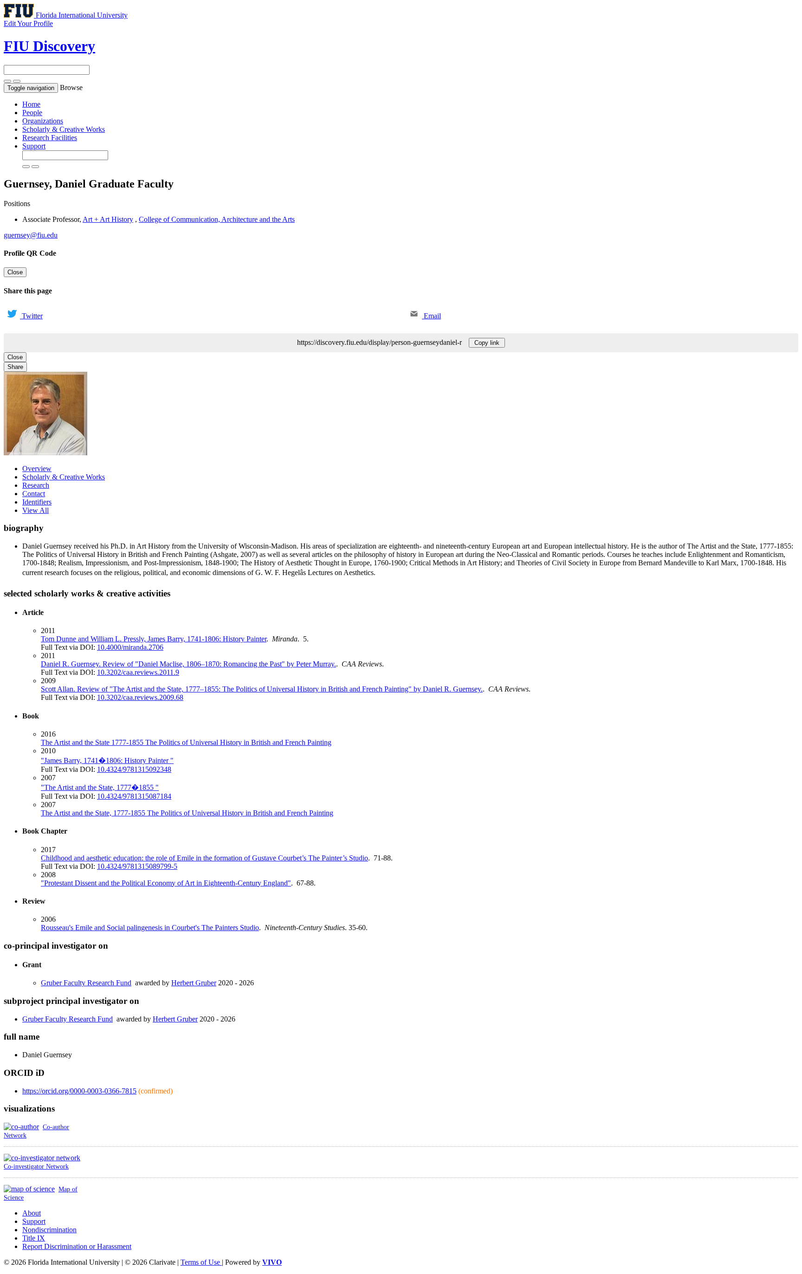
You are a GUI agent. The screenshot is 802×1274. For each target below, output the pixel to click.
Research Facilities (49, 138)
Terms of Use (201, 1262)
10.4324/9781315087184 (134, 796)
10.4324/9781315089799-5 (137, 866)
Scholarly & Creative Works (63, 129)
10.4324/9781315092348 (134, 769)
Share (15, 366)
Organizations (42, 121)
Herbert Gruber (193, 983)
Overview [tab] (37, 468)
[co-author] (21, 1127)
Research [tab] (35, 485)
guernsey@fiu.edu (31, 235)
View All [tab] (35, 510)
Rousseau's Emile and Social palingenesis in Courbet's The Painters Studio (150, 927)
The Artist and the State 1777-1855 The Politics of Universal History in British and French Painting (186, 742)
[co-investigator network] (42, 1158)
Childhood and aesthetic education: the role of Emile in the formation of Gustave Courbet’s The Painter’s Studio (204, 858)
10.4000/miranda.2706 (130, 647)
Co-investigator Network (36, 1166)
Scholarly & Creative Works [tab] (63, 477)
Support (33, 146)
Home (31, 104)
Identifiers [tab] (37, 502)
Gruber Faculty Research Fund (86, 983)
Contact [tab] (33, 494)
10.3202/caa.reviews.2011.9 (138, 672)
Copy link (486, 342)
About (31, 1213)
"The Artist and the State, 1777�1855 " (100, 787)
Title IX (33, 1238)
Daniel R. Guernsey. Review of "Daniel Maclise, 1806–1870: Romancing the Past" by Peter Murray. (188, 664)
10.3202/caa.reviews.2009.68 (140, 697)
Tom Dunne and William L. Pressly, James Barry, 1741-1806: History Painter (153, 639)
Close (15, 272)
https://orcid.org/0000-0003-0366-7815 (79, 1091)
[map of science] (29, 1189)
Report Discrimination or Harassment (76, 1246)
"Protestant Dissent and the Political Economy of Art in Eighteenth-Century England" (166, 883)
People (32, 112)
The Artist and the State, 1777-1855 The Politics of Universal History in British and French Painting (187, 813)
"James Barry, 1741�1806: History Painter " (107, 760)
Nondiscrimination (49, 1230)
